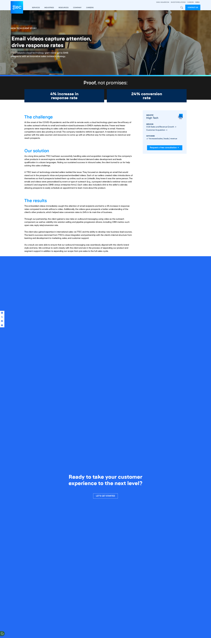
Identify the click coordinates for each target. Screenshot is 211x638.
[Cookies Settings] (2, 633)
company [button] (77, 7)
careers (90, 7)
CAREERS (190, 2)
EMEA (197, 2)
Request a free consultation (163, 147)
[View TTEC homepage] (17, 7)
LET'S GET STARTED (105, 495)
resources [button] (63, 7)
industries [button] (49, 7)
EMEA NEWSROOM (162, 2)
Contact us (193, 7)
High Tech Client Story (24, 28)
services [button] (36, 7)
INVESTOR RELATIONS (178, 2)
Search (181, 7)
